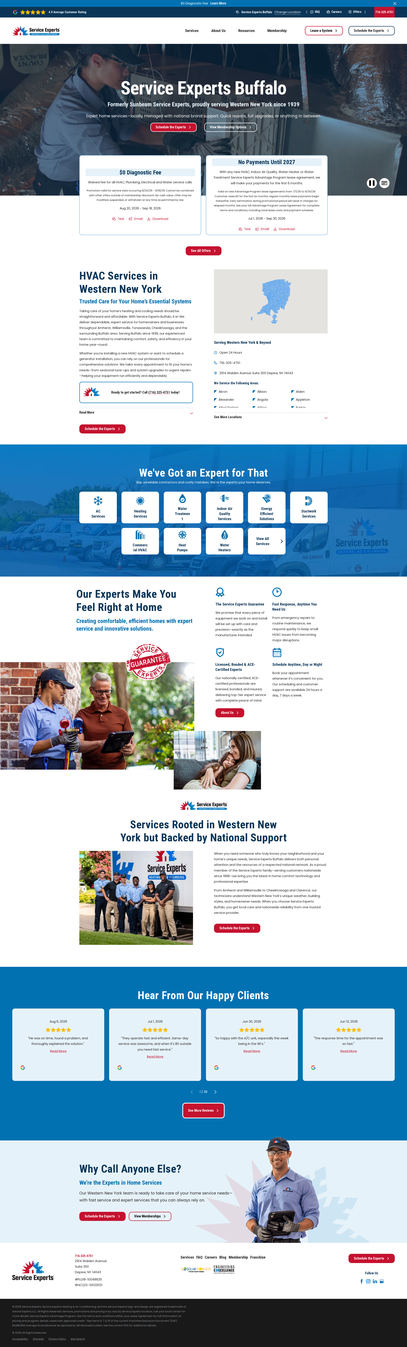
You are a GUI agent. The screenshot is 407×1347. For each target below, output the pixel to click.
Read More (58, 1051)
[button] (384, 183)
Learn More (218, 3)
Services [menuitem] (192, 30)
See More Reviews (201, 1110)
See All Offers (201, 251)
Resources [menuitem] (246, 30)
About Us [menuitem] (218, 30)
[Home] (36, 30)
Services (187, 1257)
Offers (357, 12)
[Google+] (381, 1281)
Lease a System (321, 31)
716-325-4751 (384, 12)
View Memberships (147, 1216)
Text (121, 219)
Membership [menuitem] (277, 30)
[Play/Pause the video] (372, 183)
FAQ (317, 12)
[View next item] (215, 1092)
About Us (227, 713)
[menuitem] (20, 1339)
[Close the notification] (394, 3)
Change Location (287, 12)
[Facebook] (361, 1281)
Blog (222, 1257)
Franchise (258, 1257)
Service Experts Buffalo (256, 12)
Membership (238, 1257)
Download (160, 219)
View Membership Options (228, 127)
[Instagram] (368, 1281)
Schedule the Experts (369, 31)
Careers (336, 12)
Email (138, 219)
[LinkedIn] (375, 1281)
